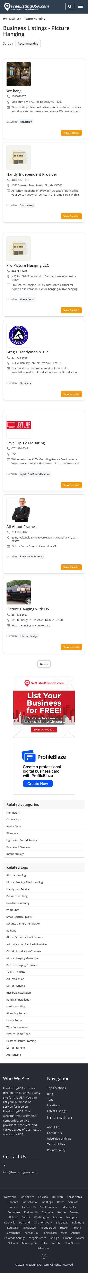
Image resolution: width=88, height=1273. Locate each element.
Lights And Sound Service (35, 474)
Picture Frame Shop (18, 1034)
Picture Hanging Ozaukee (21, 965)
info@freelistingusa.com (19, 1172)
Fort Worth (31, 1212)
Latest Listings (57, 1111)
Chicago (43, 1197)
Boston (57, 1217)
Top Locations (56, 1088)
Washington (41, 1217)
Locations (53, 1105)
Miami (80, 1238)
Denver (74, 1212)
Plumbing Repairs (17, 1013)
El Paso (13, 1217)
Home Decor (27, 299)
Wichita (56, 1243)
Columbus (14, 1212)
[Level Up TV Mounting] (19, 426)
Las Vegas (62, 1222)
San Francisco (48, 1207)
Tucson (64, 1227)
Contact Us (54, 1133)
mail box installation (18, 992)
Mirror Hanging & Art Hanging (24, 882)
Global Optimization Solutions (24, 937)
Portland (24, 1222)
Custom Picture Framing (21, 1041)
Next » (44, 664)
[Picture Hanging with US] (19, 592)
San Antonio (29, 1202)
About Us (53, 1127)
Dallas (60, 1202)
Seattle (61, 1212)
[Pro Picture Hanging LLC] (19, 248)
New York (10, 1197)
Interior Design (29, 636)
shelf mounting (15, 1006)
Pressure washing (17, 896)
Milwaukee (29, 1227)
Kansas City (31, 1233)
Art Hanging (13, 1054)
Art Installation (15, 979)
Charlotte (47, 1212)
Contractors (27, 205)
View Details (70, 132)
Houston (57, 1197)
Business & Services (31, 556)
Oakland (13, 1243)
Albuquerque (48, 1227)
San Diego (47, 1202)
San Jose (73, 1202)
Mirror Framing (15, 1047)
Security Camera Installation (23, 923)
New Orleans (72, 1243)
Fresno (77, 1227)
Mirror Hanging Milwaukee (22, 958)
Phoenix (13, 1202)
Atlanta (75, 1233)
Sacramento (13, 1233)
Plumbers (25, 383)
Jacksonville (29, 1207)
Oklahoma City (43, 1222)
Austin (14, 1207)
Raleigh (54, 1238)
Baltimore (78, 1222)
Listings (14, 19)
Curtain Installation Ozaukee (23, 951)
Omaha (67, 1238)
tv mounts (12, 910)
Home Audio (14, 1020)
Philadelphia (74, 1197)
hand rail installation (18, 999)
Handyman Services (18, 889)
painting (11, 930)
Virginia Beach (37, 1238)
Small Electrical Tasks (19, 917)
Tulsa (44, 1243)
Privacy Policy (56, 1150)
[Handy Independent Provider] (19, 157)
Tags (50, 1099)
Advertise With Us (59, 1138)
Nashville (9, 1222)
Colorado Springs (14, 1238)
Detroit (25, 1217)
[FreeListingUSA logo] (26, 6)
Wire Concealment (17, 1027)
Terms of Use (56, 1144)
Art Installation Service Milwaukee (26, 944)
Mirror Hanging (15, 985)
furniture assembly (17, 903)
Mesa (64, 1233)
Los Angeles (27, 1197)
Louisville (12, 1227)
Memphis (71, 1217)
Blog (50, 1094)
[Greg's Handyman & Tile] (19, 335)
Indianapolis (68, 1207)
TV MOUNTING (15, 972)
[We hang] (19, 74)
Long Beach (50, 1233)
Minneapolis (29, 1243)
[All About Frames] (19, 510)
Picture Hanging (16, 875)
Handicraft (26, 121)
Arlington (43, 1248)
